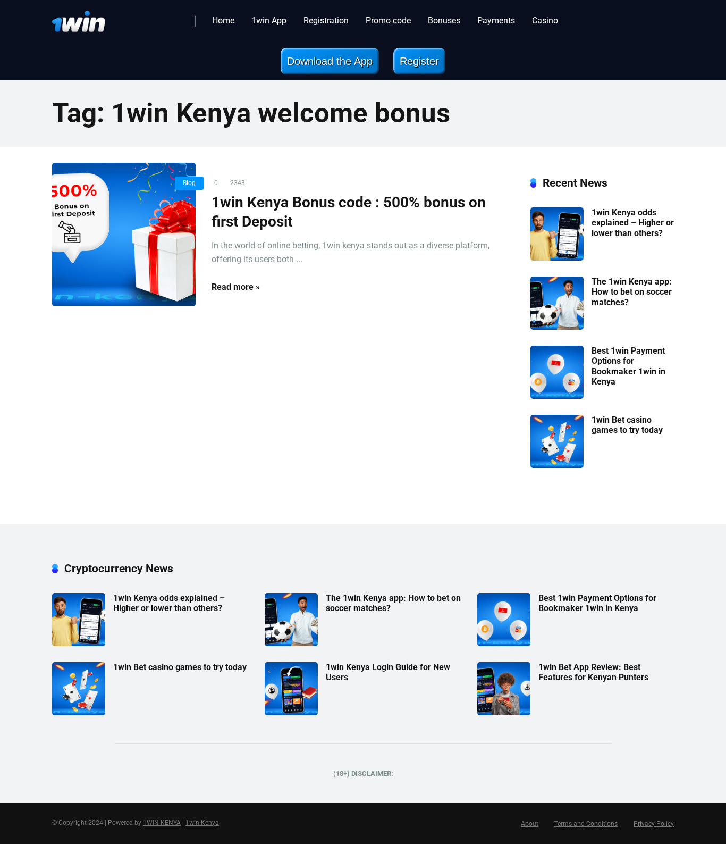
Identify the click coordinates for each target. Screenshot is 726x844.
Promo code (388, 20)
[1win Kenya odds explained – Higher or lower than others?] (557, 258)
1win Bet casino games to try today (627, 425)
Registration (326, 20)
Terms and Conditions (586, 824)
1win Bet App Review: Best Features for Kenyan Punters (593, 672)
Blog (189, 183)
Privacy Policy (654, 824)
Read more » (236, 287)
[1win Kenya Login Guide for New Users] (291, 712)
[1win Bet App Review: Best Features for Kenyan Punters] (503, 712)
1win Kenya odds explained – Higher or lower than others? (633, 222)
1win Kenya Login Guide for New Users (388, 672)
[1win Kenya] (78, 17)
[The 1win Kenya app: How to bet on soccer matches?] (557, 327)
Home (223, 20)
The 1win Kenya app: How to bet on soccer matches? (632, 292)
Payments (496, 20)
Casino (545, 20)
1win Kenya (202, 822)
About (529, 824)
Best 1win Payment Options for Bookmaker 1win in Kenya (628, 366)
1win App (268, 20)
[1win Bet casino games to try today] (557, 465)
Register (419, 61)
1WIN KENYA (162, 822)
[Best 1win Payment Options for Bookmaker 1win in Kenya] (557, 396)
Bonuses (444, 20)
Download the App (330, 61)
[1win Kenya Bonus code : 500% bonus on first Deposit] (124, 234)
